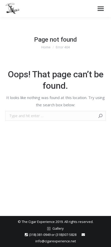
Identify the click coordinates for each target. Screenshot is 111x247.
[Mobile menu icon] (101, 9)
